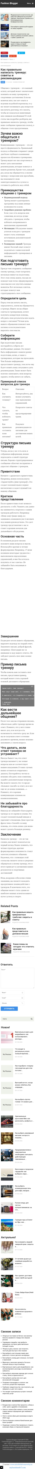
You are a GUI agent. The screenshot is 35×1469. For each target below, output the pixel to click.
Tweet (22, 52)
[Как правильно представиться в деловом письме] (5, 933)
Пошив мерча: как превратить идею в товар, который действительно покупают (21, 43)
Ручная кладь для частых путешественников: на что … (23, 1206)
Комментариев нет (19, 82)
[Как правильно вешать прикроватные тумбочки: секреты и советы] (5, 917)
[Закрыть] (1, 1467)
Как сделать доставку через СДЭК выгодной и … (23, 1278)
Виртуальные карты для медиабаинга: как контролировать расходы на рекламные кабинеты (18, 1369)
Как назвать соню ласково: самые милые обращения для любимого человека (18, 1411)
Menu (29, 3)
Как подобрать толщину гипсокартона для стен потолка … (24, 1068)
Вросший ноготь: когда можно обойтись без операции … (24, 1085)
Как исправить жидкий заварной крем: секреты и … (24, 1244)
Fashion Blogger (9, 3)
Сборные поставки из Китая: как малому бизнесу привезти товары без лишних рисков (17, 1338)
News (11, 59)
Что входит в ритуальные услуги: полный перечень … (22, 1051)
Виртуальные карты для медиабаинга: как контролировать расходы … (24, 1035)
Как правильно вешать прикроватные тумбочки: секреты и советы (23, 916)
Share (4, 56)
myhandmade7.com (17, 1467)
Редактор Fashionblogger (20, 922)
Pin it (5, 52)
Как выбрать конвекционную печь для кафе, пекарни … (23, 1188)
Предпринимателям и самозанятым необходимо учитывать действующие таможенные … (24, 1154)
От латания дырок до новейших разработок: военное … (23, 1261)
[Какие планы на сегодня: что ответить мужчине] (6, 948)
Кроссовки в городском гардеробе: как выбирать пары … (24, 1171)
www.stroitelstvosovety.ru (21, 1464)
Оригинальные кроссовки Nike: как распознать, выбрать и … (24, 1118)
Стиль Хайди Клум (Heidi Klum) (24, 1293)
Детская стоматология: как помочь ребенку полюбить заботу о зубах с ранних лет (22, 35)
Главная (5, 59)
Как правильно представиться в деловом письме (20, 931)
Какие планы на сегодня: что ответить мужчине (23, 946)
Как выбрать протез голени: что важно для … (24, 1101)
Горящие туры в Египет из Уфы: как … (23, 1221)
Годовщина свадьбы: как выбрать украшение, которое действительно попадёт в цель (15, 1344)
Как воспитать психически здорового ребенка (23, 1311)
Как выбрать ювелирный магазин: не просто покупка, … (24, 1135)
